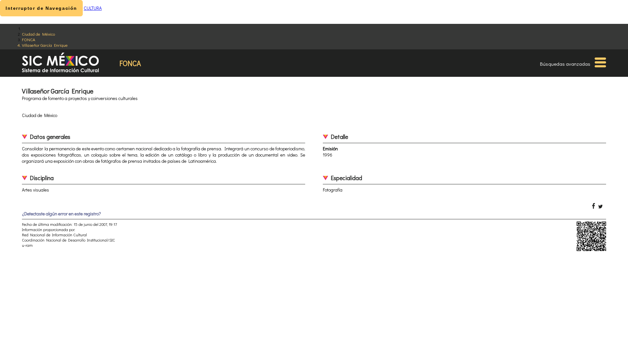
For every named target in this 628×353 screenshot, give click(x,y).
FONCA (28, 39)
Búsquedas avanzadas (565, 63)
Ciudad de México (38, 34)
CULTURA (93, 8)
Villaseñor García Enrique (45, 45)
